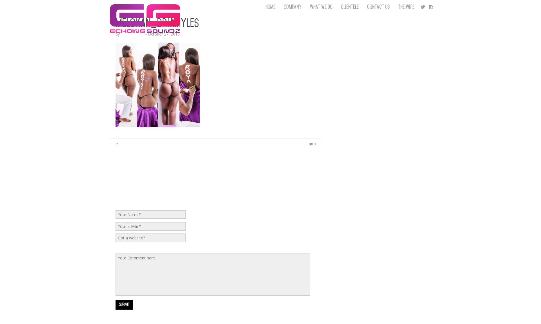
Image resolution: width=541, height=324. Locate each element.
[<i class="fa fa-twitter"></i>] (423, 7)
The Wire (406, 7)
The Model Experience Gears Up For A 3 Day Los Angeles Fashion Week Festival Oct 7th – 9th (374, 33)
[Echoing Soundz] (145, 7)
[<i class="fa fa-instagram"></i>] (431, 7)
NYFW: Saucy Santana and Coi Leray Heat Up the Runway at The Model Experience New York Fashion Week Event (377, 56)
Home (270, 7)
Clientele (350, 7)
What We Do (321, 7)
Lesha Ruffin (132, 34)
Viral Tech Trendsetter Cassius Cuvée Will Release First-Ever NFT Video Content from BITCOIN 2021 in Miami (380, 129)
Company (292, 7)
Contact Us (378, 7)
